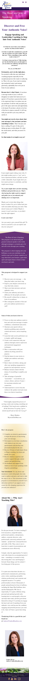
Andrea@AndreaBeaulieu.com (12, 621)
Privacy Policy (14, 676)
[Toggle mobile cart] (23, 2)
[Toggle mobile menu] (26, 2)
